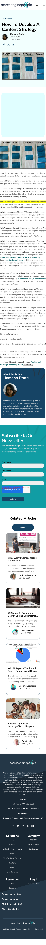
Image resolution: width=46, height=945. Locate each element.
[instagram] (28, 826)
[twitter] (18, 826)
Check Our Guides (10, 909)
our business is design (15, 260)
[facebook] (13, 826)
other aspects (23, 257)
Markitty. (31, 400)
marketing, (36, 257)
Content (7, 18)
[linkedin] (23, 826)
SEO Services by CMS (12, 904)
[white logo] (23, 761)
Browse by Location (11, 894)
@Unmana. (22, 414)
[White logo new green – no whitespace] (23, 921)
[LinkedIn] (13, 44)
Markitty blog (24, 411)
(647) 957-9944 (32, 808)
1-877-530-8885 (27, 804)
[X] (8, 44)
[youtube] (32, 826)
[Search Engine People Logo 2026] (16, 2)
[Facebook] (4, 44)
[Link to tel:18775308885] (37, 4)
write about (12, 257)
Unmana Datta (16, 378)
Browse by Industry (11, 899)
